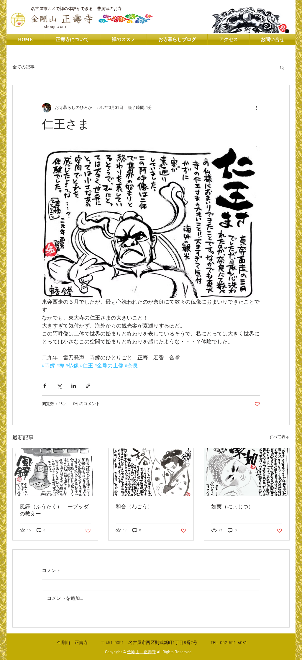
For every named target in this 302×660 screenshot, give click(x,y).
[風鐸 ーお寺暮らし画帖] (55, 472)
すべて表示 (279, 437)
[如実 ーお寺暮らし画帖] (246, 472)
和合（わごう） (134, 507)
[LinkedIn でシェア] (73, 386)
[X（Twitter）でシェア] (59, 386)
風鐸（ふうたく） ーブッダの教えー (54, 510)
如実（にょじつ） (232, 507)
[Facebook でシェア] (44, 386)
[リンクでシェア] (88, 386)
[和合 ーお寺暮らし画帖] (151, 472)
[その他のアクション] (256, 107)
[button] (282, 67)
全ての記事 (23, 67)
